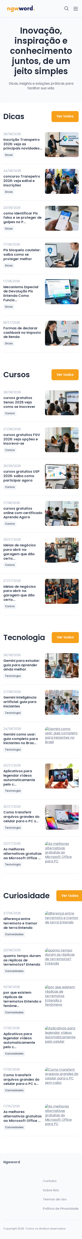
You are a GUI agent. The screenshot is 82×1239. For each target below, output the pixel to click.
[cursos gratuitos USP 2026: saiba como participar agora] (62, 476)
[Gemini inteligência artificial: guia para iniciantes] (62, 702)
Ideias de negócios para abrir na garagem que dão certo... (19, 552)
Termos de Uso (55, 1199)
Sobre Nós (51, 1190)
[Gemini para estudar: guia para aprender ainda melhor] (62, 665)
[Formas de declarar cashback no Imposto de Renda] (62, 333)
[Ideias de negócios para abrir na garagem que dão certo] (62, 550)
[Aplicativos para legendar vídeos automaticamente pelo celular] (62, 776)
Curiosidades (14, 934)
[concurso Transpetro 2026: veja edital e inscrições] (62, 181)
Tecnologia (13, 676)
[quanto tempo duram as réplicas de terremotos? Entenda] (62, 960)
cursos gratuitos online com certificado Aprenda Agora (22, 513)
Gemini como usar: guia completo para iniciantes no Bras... (20, 739)
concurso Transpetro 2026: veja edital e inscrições (21, 181)
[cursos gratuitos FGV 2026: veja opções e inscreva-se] (62, 439)
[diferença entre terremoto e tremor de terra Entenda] (62, 923)
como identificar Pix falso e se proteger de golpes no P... (22, 218)
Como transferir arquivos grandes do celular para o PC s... (21, 817)
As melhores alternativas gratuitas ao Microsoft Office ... (22, 853)
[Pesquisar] (66, 8)
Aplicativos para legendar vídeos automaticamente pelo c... (19, 778)
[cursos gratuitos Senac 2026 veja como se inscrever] (62, 402)
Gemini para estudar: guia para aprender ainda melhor (21, 665)
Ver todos (65, 116)
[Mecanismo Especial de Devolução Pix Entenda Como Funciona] (62, 291)
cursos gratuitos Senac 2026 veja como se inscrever (19, 402)
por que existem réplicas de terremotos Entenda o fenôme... (22, 999)
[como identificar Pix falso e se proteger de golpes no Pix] (62, 218)
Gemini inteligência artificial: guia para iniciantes (19, 702)
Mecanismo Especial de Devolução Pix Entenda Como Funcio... (20, 294)
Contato (50, 1181)
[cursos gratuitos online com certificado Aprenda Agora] (62, 513)
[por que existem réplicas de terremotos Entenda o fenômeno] (62, 997)
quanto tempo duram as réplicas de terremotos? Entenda (22, 960)
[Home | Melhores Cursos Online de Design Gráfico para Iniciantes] (20, 8)
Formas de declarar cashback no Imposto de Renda (22, 332)
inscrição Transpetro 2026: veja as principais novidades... (22, 144)
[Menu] (76, 9)
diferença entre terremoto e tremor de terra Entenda (20, 923)
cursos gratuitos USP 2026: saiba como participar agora (21, 476)
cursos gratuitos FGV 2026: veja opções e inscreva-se (21, 439)
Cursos (10, 413)
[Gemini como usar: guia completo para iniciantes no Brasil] (62, 739)
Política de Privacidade (61, 1208)
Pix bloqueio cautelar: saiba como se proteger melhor (22, 254)
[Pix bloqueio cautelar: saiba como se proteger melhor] (62, 255)
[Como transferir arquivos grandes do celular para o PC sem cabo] (62, 817)
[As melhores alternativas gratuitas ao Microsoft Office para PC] (62, 854)
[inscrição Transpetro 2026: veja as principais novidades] (62, 144)
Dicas (9, 155)
